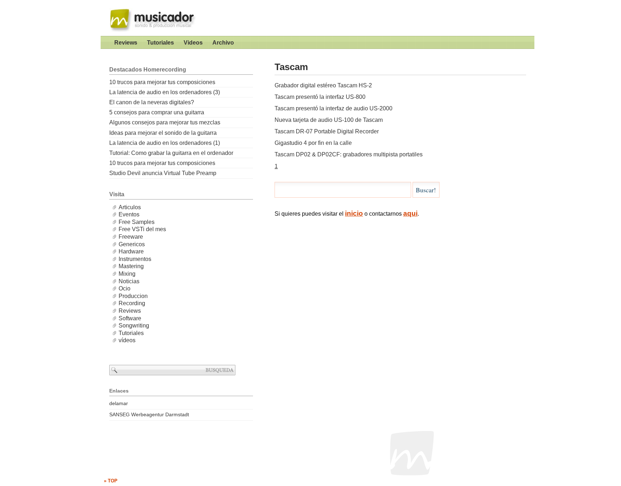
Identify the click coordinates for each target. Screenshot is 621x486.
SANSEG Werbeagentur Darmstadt (149, 414)
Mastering (131, 266)
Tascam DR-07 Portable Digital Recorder (327, 131)
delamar (118, 403)
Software (130, 318)
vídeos (127, 340)
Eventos (129, 214)
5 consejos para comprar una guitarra (156, 112)
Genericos (132, 244)
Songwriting (134, 325)
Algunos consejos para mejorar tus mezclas (164, 122)
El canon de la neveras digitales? (151, 102)
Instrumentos (135, 259)
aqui (410, 213)
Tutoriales (160, 43)
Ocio (124, 288)
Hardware (131, 251)
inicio (354, 213)
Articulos (130, 207)
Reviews (125, 43)
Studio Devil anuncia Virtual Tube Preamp (162, 173)
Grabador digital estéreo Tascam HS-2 (323, 85)
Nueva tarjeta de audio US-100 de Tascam (329, 120)
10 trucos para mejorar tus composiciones (162, 82)
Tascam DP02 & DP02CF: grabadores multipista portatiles (349, 154)
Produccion (133, 296)
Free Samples (137, 222)
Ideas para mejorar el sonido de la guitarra (163, 133)
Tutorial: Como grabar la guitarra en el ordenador (171, 153)
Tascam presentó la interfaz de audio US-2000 (333, 108)
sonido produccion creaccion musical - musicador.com (149, 18)
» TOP (111, 480)
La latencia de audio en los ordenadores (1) (164, 143)
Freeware (131, 237)
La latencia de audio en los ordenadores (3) (164, 92)
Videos (193, 43)
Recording (132, 303)
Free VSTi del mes (142, 229)
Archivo (223, 43)
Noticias (129, 281)
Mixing (127, 274)
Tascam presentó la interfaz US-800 (320, 97)
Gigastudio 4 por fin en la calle (313, 143)
